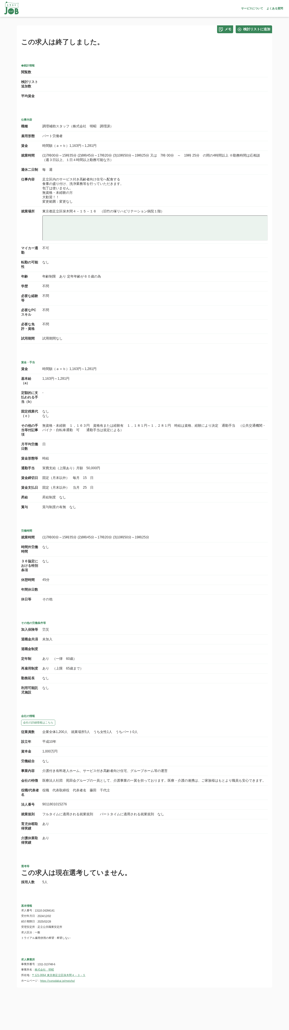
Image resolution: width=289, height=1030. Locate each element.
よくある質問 (275, 8)
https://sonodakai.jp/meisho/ (57, 980)
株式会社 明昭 (44, 969)
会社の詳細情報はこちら (38, 722)
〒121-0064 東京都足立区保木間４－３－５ (58, 975)
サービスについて (252, 8)
